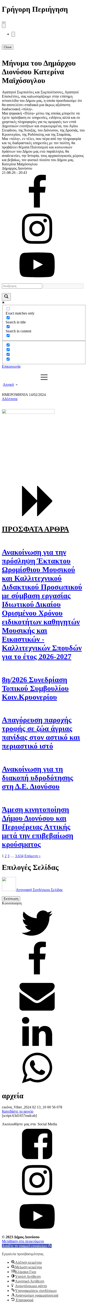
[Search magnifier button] (6, 297)
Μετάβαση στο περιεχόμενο (23, 1241)
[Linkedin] (37, 1048)
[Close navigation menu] (13, 34)
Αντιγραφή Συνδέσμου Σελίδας (39, 890)
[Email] (37, 1012)
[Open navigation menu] (4, 25)
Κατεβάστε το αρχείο (17, 1111)
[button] (27, 1246)
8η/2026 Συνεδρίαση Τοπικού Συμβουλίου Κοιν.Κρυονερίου (35, 688)
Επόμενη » (32, 856)
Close (7, 47)
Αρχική (8, 384)
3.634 (19, 856)
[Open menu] (4, 22)
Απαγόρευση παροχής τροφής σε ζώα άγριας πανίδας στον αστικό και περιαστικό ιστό (41, 733)
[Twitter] (37, 939)
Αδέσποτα (9, 399)
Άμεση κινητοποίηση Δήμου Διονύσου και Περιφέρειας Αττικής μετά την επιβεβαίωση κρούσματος (37, 826)
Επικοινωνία (11, 366)
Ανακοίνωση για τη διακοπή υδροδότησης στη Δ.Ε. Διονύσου (37, 778)
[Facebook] (37, 976)
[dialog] (44, 97)
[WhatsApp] (37, 1084)
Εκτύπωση (11, 898)
